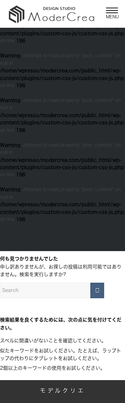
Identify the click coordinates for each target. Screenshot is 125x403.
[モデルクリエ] (51, 14)
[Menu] (108, 14)
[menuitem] (108, 14)
